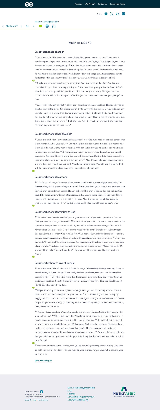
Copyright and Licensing (78, 399)
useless (59, 77)
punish (117, 61)
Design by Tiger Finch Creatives (36, 400)
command (77, 139)
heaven (80, 225)
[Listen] (54, 26)
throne (38, 229)
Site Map (71, 393)
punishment (93, 77)
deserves (83, 77)
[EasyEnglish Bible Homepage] (29, 6)
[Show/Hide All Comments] (41, 26)
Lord (119, 217)
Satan (37, 253)
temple (59, 83)
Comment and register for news (81, 396)
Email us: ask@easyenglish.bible (81, 387)
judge (96, 61)
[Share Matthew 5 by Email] (117, 13)
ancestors (100, 57)
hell (113, 77)
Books (38, 21)
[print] (47, 26)
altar (104, 83)
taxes (117, 336)
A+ (27, 26)
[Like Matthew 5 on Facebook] (106, 13)
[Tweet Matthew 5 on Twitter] (111, 13)
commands (71, 57)
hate (104, 311)
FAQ (70, 390)
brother (46, 69)
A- (34, 26)
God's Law (43, 182)
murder (38, 61)
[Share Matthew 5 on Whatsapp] (123, 13)
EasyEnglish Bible (50, 21)
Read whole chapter (43, 360)
